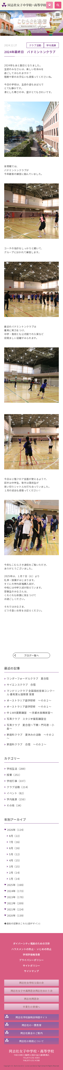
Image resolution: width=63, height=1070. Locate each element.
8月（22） (15, 836)
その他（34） (15, 805)
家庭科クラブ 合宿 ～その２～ (26, 744)
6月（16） (15, 848)
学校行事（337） (17, 781)
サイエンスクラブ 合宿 (21, 684)
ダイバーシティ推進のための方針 (31, 943)
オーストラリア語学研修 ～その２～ (29, 700)
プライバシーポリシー (31, 960)
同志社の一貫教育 (31, 1025)
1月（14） (15, 878)
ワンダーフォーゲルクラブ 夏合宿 (28, 678)
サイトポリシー (31, 965)
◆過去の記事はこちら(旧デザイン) (22, 923)
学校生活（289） (17, 768)
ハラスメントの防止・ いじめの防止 (31, 949)
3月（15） (15, 866)
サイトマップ (31, 971)
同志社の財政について (31, 1041)
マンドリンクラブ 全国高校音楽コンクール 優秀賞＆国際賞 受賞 (31, 692)
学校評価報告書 (31, 954)
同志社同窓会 (31, 998)
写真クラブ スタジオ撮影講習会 (26, 719)
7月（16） (15, 842)
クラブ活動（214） (18, 787)
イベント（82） (16, 793)
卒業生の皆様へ (31, 1006)
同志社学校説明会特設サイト (31, 1017)
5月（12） (15, 854)
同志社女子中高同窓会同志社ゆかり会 (32, 990)
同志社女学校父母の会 (31, 982)
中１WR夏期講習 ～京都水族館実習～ (30, 712)
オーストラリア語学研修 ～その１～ (29, 706)
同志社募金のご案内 (31, 1033)
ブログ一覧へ (31, 655)
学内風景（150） (17, 799)
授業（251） (14, 775)
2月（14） (15, 872)
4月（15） (15, 860)
